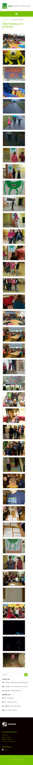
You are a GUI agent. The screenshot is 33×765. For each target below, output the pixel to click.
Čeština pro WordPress (9, 741)
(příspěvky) (6, 737)
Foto (3, 32)
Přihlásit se (5, 735)
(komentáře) (7, 739)
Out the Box (19, 759)
